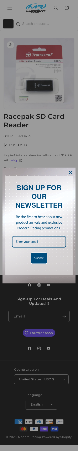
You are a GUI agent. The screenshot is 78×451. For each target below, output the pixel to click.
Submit (39, 258)
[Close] (71, 173)
